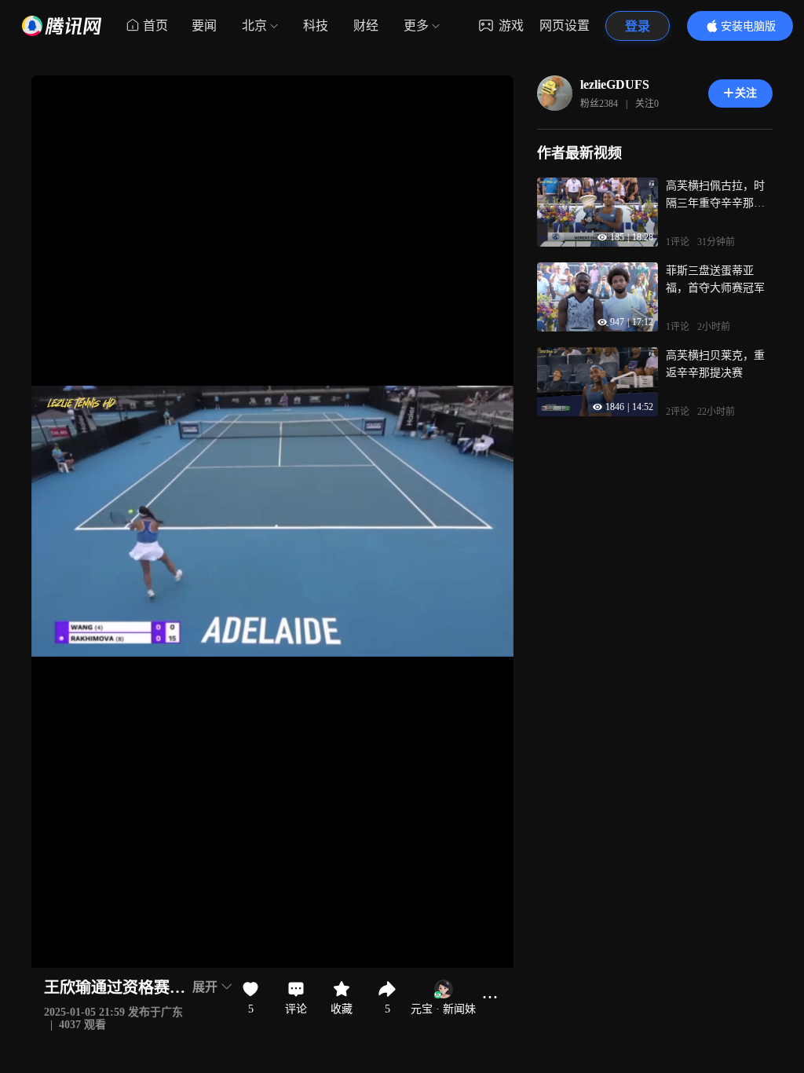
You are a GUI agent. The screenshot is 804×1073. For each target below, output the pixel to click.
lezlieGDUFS (614, 84)
